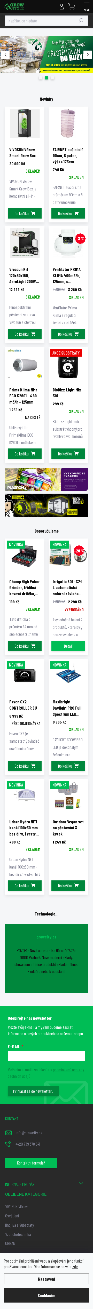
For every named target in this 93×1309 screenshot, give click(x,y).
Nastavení (46, 1278)
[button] (5, 54)
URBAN (10, 1243)
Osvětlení (12, 1215)
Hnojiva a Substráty (19, 1224)
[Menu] (86, 6)
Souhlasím (46, 1295)
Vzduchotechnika (18, 1234)
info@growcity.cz (29, 1132)
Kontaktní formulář (31, 1162)
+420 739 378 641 (28, 1143)
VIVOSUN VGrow (16, 1206)
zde (75, 1266)
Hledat (81, 20)
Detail (68, 645)
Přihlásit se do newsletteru (33, 1091)
